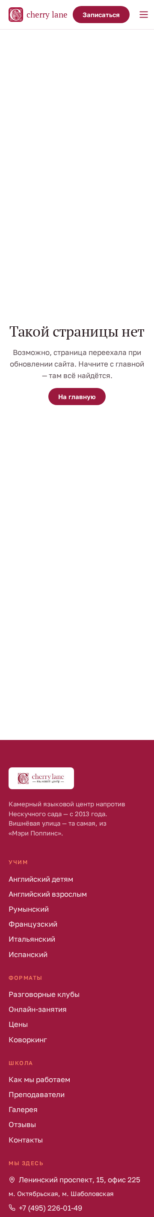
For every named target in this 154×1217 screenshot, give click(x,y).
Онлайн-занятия (38, 1009)
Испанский (28, 954)
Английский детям (41, 878)
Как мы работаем (39, 1079)
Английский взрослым (48, 893)
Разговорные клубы (44, 994)
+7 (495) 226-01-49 (50, 1207)
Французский (33, 923)
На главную (77, 396)
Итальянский (32, 938)
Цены (18, 1024)
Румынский (29, 908)
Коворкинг (28, 1039)
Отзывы (22, 1124)
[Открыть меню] (143, 14)
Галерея (23, 1109)
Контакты (26, 1139)
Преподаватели (37, 1094)
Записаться (101, 14)
